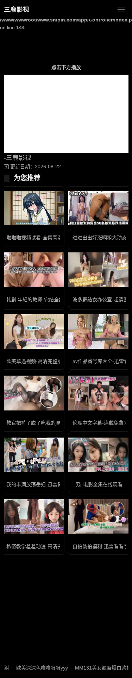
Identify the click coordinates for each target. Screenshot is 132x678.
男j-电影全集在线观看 (98, 484)
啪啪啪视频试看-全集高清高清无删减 (46, 237)
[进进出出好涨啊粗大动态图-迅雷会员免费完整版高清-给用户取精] (99, 208)
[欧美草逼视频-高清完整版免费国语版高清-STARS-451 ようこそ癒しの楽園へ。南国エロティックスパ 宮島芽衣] (33, 331)
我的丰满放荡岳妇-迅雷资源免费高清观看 (51, 484)
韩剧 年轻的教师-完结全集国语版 (42, 299)
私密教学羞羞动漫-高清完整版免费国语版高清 (56, 546)
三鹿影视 (16, 9)
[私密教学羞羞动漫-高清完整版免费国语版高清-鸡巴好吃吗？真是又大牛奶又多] (33, 516)
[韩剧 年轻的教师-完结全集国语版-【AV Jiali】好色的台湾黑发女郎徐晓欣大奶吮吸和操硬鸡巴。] (33, 269)
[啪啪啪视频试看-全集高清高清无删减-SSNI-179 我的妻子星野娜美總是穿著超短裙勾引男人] (33, 208)
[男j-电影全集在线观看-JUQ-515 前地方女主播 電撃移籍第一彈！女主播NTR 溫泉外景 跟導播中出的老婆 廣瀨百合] (99, 455)
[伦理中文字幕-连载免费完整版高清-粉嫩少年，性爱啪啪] (99, 393)
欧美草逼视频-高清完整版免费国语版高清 (51, 361)
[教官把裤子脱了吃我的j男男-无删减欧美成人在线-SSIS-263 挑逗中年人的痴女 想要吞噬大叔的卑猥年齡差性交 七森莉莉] (33, 393)
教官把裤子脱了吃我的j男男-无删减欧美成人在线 (59, 423)
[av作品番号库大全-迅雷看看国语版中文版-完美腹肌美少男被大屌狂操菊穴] (99, 331)
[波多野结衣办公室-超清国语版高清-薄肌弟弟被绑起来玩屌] (99, 269)
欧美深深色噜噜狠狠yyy (35, 668)
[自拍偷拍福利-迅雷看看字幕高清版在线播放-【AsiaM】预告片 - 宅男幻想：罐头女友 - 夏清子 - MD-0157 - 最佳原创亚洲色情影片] (99, 516)
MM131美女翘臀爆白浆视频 (99, 668)
